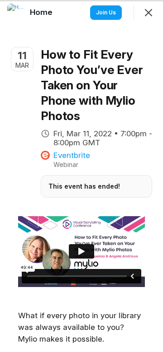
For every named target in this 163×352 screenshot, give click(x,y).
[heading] (42, 12)
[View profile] (16, 13)
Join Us (106, 12)
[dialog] (81, 176)
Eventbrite (71, 155)
